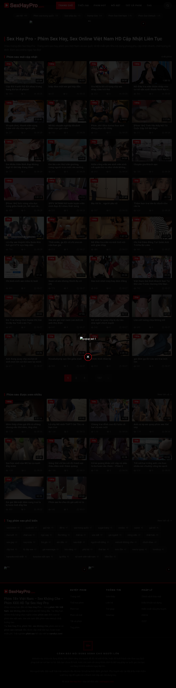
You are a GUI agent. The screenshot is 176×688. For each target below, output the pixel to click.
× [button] (88, 357)
